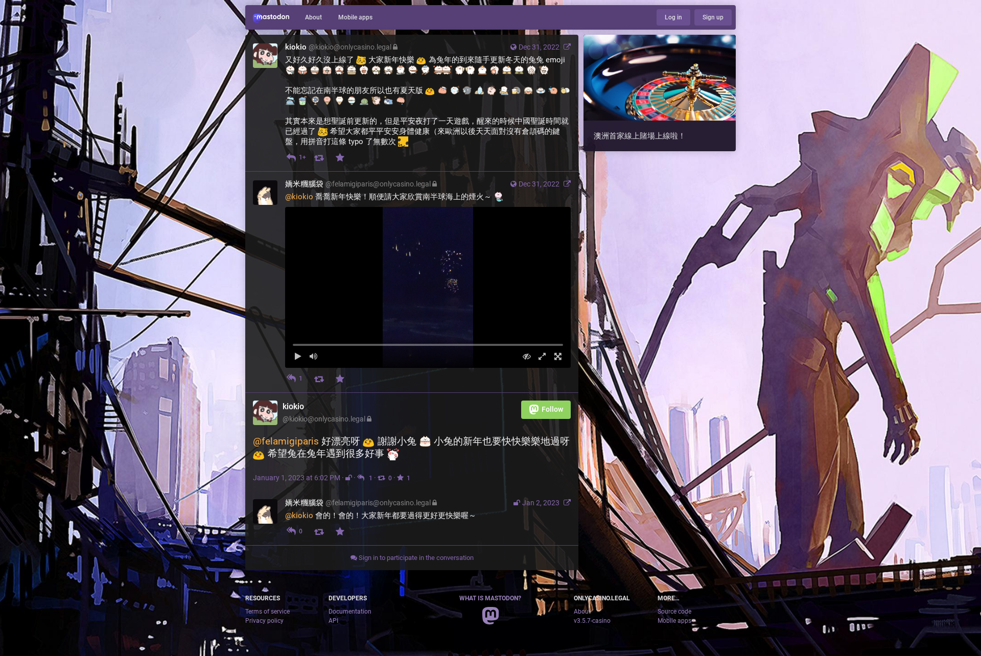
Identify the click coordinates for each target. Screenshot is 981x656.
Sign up (713, 17)
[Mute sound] (314, 356)
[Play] (298, 356)
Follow (552, 409)
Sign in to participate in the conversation (415, 557)
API (333, 620)
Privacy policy (264, 620)
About (313, 17)
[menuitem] (428, 287)
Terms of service (267, 611)
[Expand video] (542, 356)
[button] (428, 287)
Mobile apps (355, 17)
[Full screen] (558, 356)
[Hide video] (526, 356)
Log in (673, 17)
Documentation (350, 611)
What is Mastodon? (490, 598)
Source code (674, 611)
